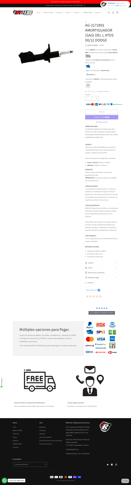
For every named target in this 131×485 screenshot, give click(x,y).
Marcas (15, 437)
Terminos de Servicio (45, 444)
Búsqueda (42, 427)
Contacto (16, 447)
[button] (39, 13)
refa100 (62, 480)
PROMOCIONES (17, 444)
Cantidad (87, 94)
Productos (16, 434)
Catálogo (42, 434)
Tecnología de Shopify (69, 480)
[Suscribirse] (45, 464)
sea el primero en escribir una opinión (101, 313)
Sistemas (15, 440)
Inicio (14, 427)
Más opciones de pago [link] (101, 121)
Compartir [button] (90, 282)
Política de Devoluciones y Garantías (50, 440)
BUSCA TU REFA (17, 430)
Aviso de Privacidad (45, 437)
